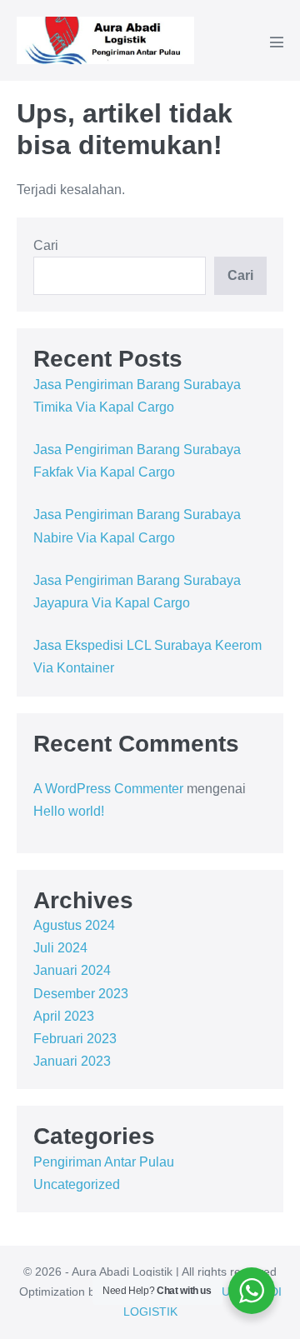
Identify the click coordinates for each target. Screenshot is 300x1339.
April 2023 (63, 1016)
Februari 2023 (75, 1039)
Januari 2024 (72, 970)
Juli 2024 (60, 948)
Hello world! (68, 811)
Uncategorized (76, 1184)
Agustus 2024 (74, 925)
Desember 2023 (80, 994)
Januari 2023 (72, 1061)
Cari (45, 245)
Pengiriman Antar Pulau (103, 1162)
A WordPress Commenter (108, 789)
